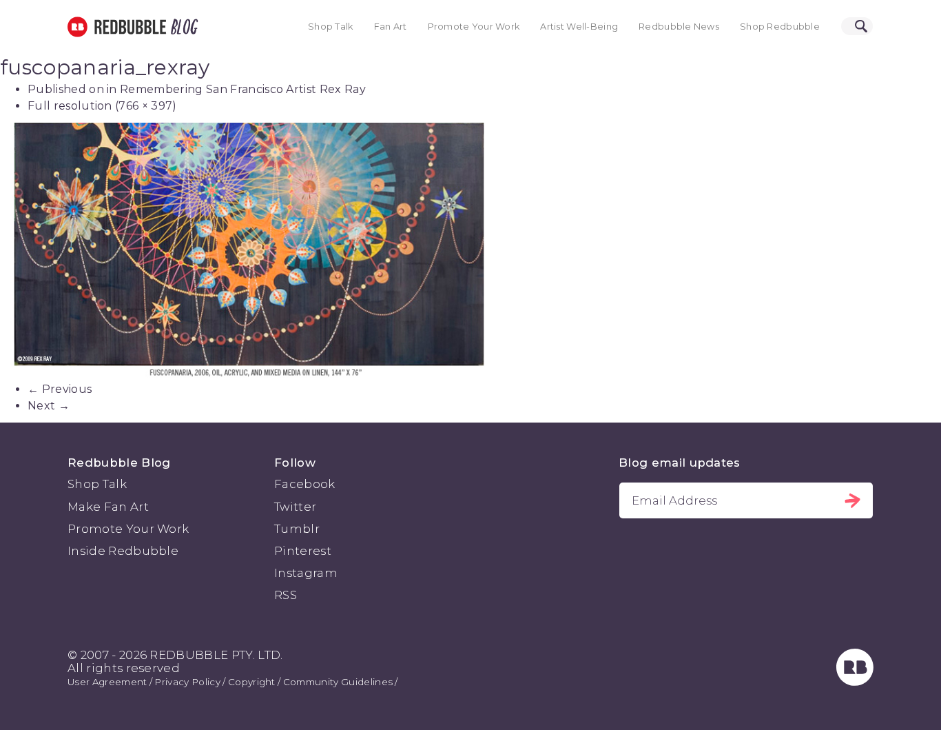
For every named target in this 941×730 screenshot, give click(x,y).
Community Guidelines (338, 681)
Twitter (295, 507)
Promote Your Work (474, 26)
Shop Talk (330, 26)
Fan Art (390, 26)
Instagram (306, 573)
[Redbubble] (854, 682)
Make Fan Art (108, 507)
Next (49, 405)
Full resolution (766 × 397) (102, 105)
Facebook (304, 484)
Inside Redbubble (123, 551)
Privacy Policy (187, 681)
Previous (60, 389)
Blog (182, 27)
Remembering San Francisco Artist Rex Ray (243, 89)
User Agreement (107, 681)
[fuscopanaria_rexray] (470, 252)
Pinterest (302, 551)
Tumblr (297, 529)
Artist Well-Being (579, 26)
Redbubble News (679, 26)
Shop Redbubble (780, 26)
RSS (285, 595)
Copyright (252, 681)
